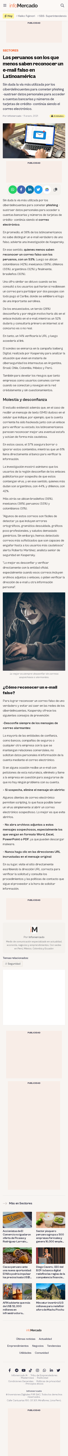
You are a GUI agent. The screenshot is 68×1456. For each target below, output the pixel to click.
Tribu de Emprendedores (44, 1375)
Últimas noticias (25, 1339)
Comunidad (42, 1352)
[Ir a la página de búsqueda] (62, 5)
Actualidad (45, 1339)
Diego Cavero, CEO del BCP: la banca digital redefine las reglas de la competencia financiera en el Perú (50, 1272)
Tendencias (54, 1345)
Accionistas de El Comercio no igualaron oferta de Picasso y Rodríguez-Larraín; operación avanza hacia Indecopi (17, 1236)
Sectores (10, 50)
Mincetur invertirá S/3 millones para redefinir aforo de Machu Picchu (50, 1306)
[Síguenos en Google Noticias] (47, 189)
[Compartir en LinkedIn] (30, 189)
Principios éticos (34, 1383)
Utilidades (25, 1352)
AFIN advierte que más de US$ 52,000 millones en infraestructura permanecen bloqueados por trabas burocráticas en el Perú (17, 1308)
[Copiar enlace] (55, 189)
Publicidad (42, 1378)
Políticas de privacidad (48, 1381)
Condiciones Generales (20, 1381)
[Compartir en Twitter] (38, 189)
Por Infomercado (12, 116)
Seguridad (14, 963)
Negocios (38, 1345)
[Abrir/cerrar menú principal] (5, 5)
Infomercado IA (20, 1375)
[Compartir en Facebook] (21, 189)
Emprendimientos (18, 1345)
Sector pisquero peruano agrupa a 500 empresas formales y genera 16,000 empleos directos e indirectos (50, 1236)
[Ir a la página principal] (24, 5)
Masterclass (27, 1378)
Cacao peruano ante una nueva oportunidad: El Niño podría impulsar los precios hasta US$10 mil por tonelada (17, 1272)
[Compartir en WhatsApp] (13, 189)
